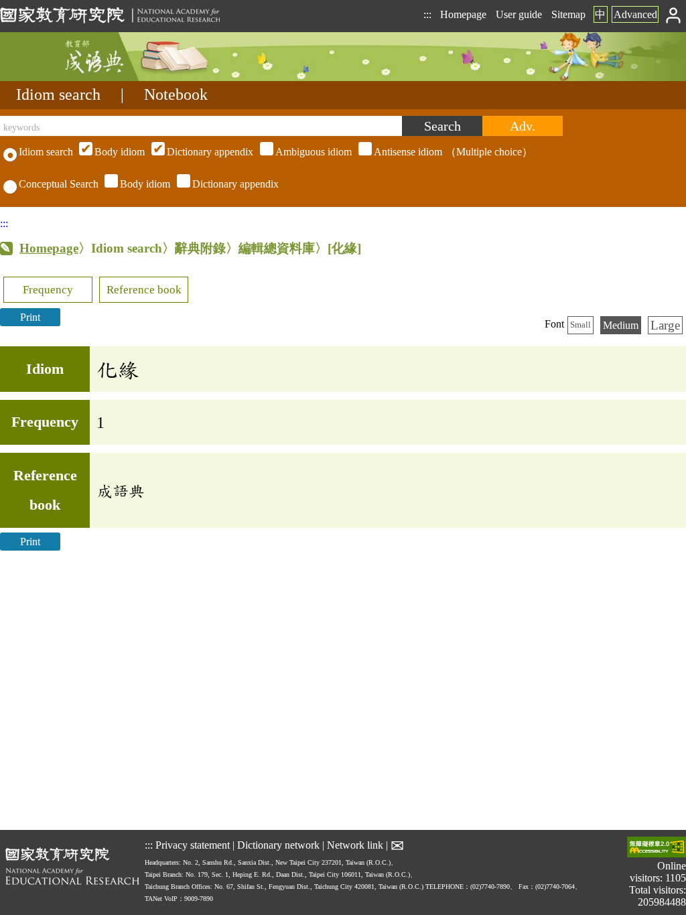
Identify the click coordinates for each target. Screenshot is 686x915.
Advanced (635, 14)
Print (30, 317)
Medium (620, 325)
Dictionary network (278, 844)
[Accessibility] (656, 848)
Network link (355, 844)
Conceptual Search (58, 184)
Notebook (176, 94)
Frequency (48, 289)
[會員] (673, 14)
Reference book (144, 289)
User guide (519, 14)
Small (580, 325)
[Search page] (67, 77)
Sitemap (568, 14)
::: (427, 14)
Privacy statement (192, 844)
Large (665, 325)
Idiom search (58, 94)
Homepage (463, 14)
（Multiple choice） (313, 151)
